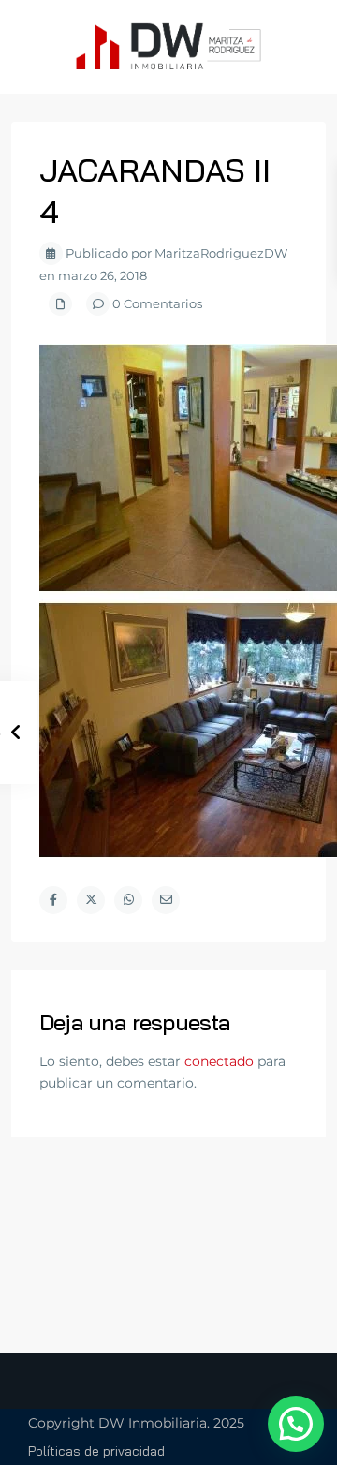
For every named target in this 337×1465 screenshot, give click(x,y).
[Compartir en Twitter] (91, 900)
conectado (219, 1061)
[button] (296, 1424)
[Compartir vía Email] (166, 900)
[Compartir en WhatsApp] (128, 900)
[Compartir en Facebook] (53, 900)
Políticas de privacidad (96, 1451)
